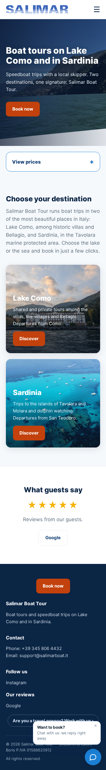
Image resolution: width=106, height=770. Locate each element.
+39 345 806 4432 (42, 648)
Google (53, 537)
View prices (26, 162)
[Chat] (93, 757)
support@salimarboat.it (43, 655)
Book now (22, 109)
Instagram (16, 682)
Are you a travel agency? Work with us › (53, 720)
